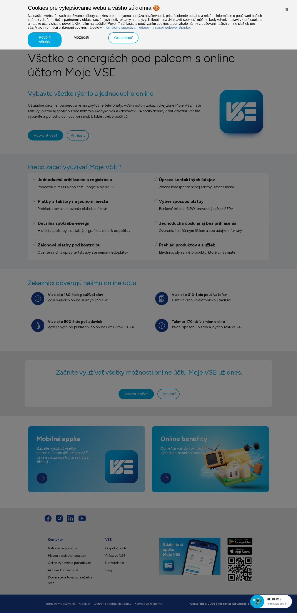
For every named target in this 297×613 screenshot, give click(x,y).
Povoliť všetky (45, 39)
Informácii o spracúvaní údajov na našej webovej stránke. (147, 27)
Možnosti (81, 37)
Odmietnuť (123, 38)
